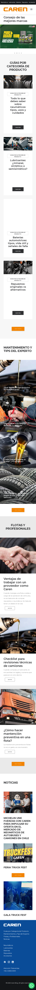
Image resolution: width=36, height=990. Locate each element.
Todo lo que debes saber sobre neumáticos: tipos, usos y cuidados (18, 105)
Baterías (18, 2)
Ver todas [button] (18, 328)
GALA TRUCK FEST (15, 914)
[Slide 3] (19, 53)
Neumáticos (4, 2)
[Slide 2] (17, 53)
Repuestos (25, 2)
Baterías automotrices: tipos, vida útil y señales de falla (18, 241)
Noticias (7, 939)
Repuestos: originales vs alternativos (18, 286)
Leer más (18, 127)
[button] (31, 9)
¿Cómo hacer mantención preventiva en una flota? (17, 735)
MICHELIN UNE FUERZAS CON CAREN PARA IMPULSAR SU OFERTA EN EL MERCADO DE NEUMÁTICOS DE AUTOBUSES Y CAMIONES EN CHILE (17, 828)
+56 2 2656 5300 (10, 971)
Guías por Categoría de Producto (17, 94)
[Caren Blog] (15, 9)
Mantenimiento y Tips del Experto (16, 934)
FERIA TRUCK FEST (15, 867)
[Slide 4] (21, 53)
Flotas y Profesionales (12, 936)
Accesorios (32, 2)
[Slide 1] (15, 53)
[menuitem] (4, 2)
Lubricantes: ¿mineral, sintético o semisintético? (18, 164)
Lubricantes (12, 2)
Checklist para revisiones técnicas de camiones (18, 662)
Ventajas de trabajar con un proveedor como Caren (16, 584)
